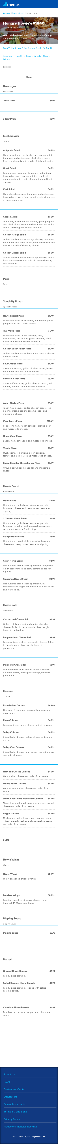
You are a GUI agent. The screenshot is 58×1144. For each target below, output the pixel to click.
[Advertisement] (29, 1047)
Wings (6, 58)
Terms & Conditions (15, 1111)
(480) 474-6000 (14, 27)
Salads (37, 55)
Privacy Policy (12, 1119)
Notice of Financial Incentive (20, 1126)
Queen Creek (18, 13)
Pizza (28, 55)
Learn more (30, 35)
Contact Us (10, 1096)
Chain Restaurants (15, 1104)
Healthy (20, 55)
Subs (45, 55)
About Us (9, 1074)
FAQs (7, 1081)
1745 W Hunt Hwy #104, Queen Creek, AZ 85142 (27, 47)
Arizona (6, 13)
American (8, 55)
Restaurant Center (14, 1089)
